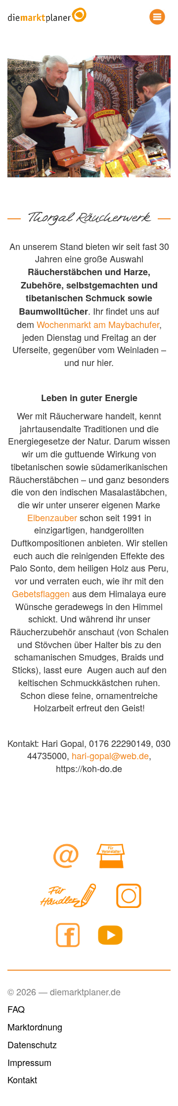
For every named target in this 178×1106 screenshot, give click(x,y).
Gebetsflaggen (41, 593)
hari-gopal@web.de (110, 755)
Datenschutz (32, 1044)
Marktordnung (34, 1026)
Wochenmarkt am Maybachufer (98, 324)
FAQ (16, 1008)
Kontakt (22, 1079)
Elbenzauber (52, 517)
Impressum (29, 1062)
